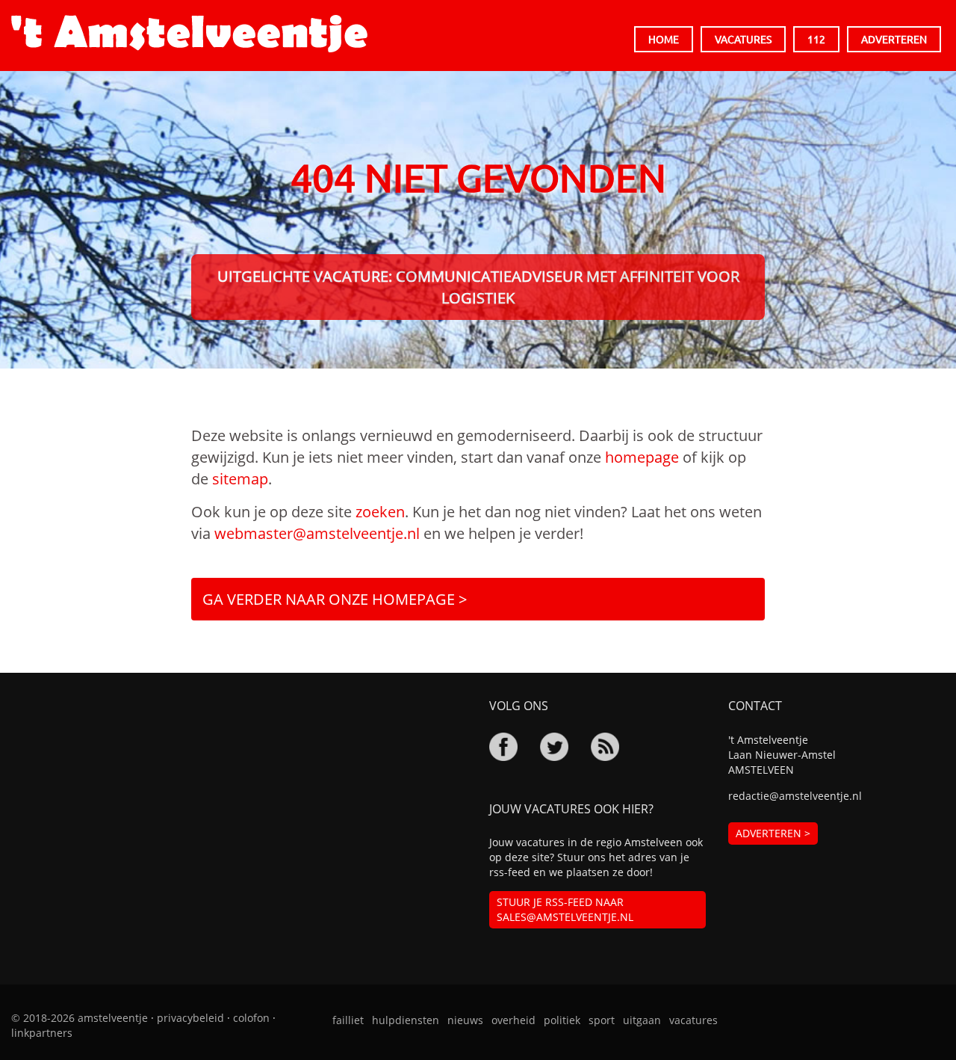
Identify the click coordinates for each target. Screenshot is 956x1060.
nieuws (465, 1020)
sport (602, 1020)
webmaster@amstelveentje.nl (317, 533)
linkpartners (41, 1033)
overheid (513, 1020)
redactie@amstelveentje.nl (795, 796)
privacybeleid (190, 1018)
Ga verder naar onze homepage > (334, 599)
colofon (251, 1018)
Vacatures (743, 39)
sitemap (240, 479)
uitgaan (642, 1020)
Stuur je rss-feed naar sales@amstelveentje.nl (565, 909)
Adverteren (894, 39)
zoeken (380, 512)
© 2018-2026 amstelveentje (79, 1018)
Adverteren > (773, 833)
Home (663, 39)
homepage (642, 457)
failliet (348, 1020)
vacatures (693, 1020)
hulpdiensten (405, 1020)
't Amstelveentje (189, 33)
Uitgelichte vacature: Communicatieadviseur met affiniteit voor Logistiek (478, 287)
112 (816, 39)
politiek (562, 1020)
